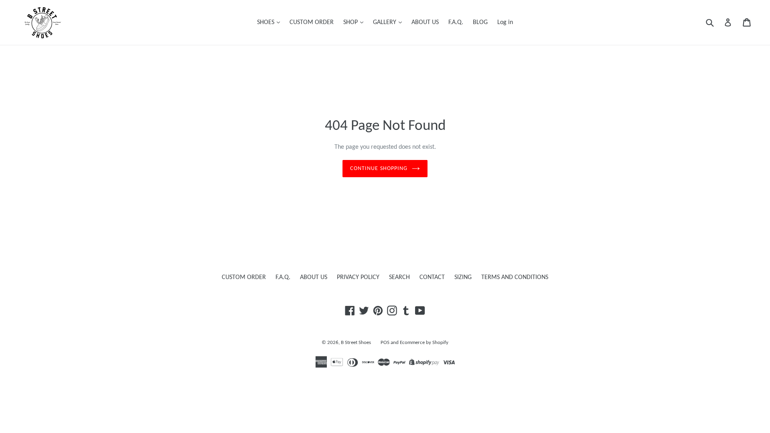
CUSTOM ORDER (312, 22)
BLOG (480, 22)
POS (385, 342)
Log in (505, 22)
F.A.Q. (455, 22)
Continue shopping (378, 169)
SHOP (351, 22)
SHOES (266, 22)
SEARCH (399, 277)
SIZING (463, 277)
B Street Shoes (356, 342)
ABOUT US (425, 22)
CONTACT (432, 277)
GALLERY (385, 22)
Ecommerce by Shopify (424, 342)
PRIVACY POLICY (358, 277)
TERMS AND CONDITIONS (514, 277)
